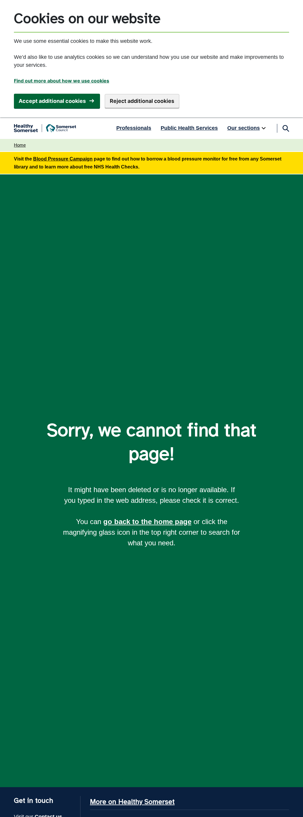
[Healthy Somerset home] (45, 128)
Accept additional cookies (52, 101)
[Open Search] (285, 128)
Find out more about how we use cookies (61, 81)
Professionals (133, 128)
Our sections (243, 128)
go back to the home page (147, 522)
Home (20, 144)
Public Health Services (189, 128)
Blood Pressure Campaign (63, 158)
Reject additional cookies (142, 101)
